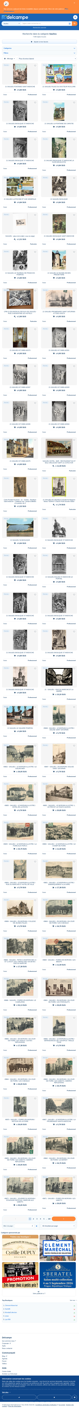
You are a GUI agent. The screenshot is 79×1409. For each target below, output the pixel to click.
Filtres (6, 53)
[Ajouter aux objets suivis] (35, 65)
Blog (3, 1356)
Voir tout (72, 1300)
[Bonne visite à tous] (58, 1248)
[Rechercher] (74, 23)
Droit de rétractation (14, 1406)
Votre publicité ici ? (39, 1293)
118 (49, 1219)
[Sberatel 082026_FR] (58, 1275)
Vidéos (4, 1363)
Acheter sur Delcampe (9, 1374)
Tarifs (4, 1346)
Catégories (8, 48)
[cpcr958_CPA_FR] (20, 1275)
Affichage (10, 58)
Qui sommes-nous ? (9, 1341)
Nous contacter (7, 1348)
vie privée (62, 1405)
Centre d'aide (6, 1371)
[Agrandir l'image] (20, 74)
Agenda (4, 1358)
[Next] (64, 1219)
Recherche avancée (39, 27)
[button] (69, 23)
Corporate (5, 1343)
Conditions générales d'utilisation (46, 1405)
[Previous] (15, 1219)
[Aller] (36, 1226)
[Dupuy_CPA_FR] (20, 1248)
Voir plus (5, 1392)
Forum (4, 1361)
